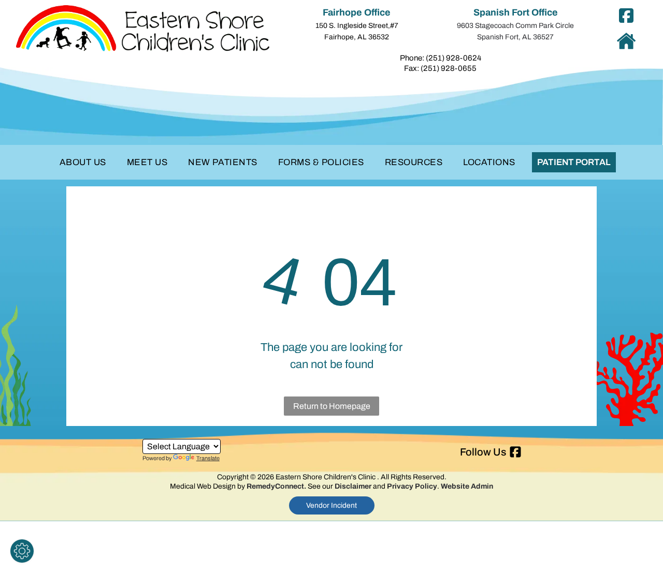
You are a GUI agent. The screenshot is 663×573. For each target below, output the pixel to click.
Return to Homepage (331, 406)
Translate (208, 458)
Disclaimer (353, 486)
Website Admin (467, 486)
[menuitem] (83, 162)
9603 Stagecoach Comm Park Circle (515, 26)
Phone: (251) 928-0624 (440, 58)
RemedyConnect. (276, 486)
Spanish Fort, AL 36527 (515, 37)
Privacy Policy (412, 486)
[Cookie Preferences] (22, 551)
